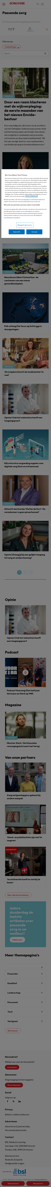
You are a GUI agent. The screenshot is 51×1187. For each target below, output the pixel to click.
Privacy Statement (31, 196)
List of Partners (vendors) (12, 217)
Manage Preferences (25, 225)
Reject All (16, 232)
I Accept (34, 232)
